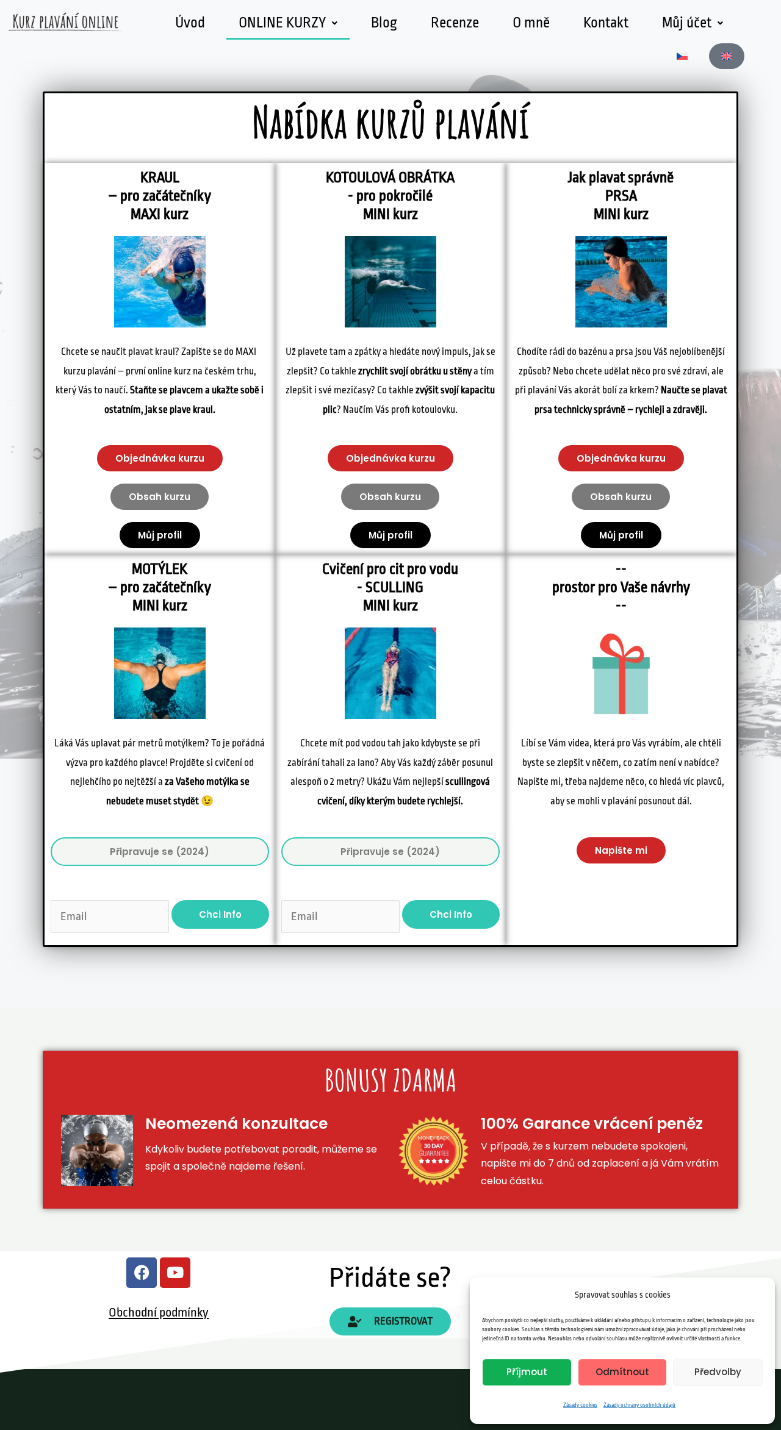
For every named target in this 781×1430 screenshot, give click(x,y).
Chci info (220, 914)
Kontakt (605, 23)
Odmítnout (622, 1371)
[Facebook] (141, 1272)
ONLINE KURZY (282, 23)
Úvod (190, 23)
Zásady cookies (580, 1405)
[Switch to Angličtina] (726, 56)
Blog (384, 23)
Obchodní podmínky (159, 1312)
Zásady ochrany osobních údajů (639, 1405)
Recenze (455, 23)
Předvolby (717, 1371)
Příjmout (526, 1371)
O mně (531, 23)
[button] (288, 23)
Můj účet (686, 23)
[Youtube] (175, 1272)
